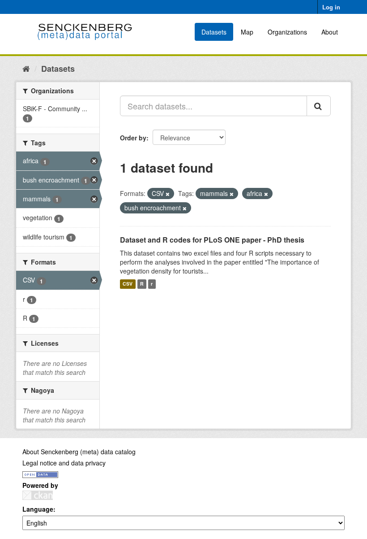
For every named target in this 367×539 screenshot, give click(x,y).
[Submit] (319, 106)
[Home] (26, 68)
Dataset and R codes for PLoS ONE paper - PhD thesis (212, 240)
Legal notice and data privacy (64, 462)
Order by (133, 137)
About (329, 31)
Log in (331, 7)
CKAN (37, 495)
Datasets (213, 31)
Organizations (287, 31)
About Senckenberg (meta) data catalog (79, 451)
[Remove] (168, 193)
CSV (127, 284)
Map (247, 31)
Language (37, 508)
